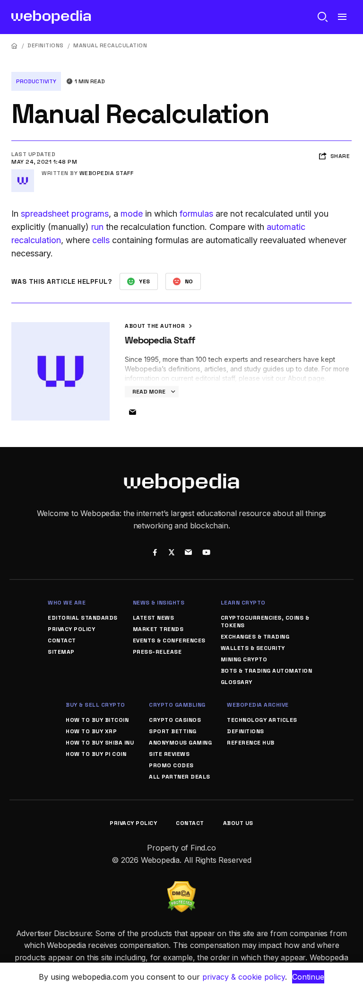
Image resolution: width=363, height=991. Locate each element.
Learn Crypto (243, 602)
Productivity (36, 81)
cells (101, 240)
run (97, 227)
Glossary (236, 682)
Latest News (153, 618)
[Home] (14, 46)
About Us (238, 823)
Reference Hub (251, 742)
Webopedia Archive (258, 705)
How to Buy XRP (91, 731)
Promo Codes (171, 765)
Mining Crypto (244, 659)
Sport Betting (173, 731)
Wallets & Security (253, 648)
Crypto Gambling (177, 705)
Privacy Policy (71, 629)
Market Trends (158, 629)
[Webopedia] (51, 17)
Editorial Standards (83, 618)
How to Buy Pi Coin (96, 754)
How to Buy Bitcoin (97, 720)
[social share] (155, 553)
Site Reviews (169, 754)
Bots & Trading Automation (266, 671)
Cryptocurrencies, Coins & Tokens (265, 621)
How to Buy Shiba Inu (100, 742)
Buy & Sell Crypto (95, 705)
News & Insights (159, 602)
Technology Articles (262, 720)
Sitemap (61, 652)
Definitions (45, 45)
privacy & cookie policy (243, 977)
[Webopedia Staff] (22, 173)
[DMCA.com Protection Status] (181, 887)
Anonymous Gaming (180, 742)
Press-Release (157, 652)
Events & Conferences (169, 640)
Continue (308, 977)
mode (132, 214)
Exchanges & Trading (255, 636)
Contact (62, 640)
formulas (196, 214)
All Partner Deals (179, 777)
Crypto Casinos (175, 720)
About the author (156, 326)
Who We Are (67, 602)
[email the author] (132, 412)
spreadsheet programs (65, 214)
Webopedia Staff (106, 173)
